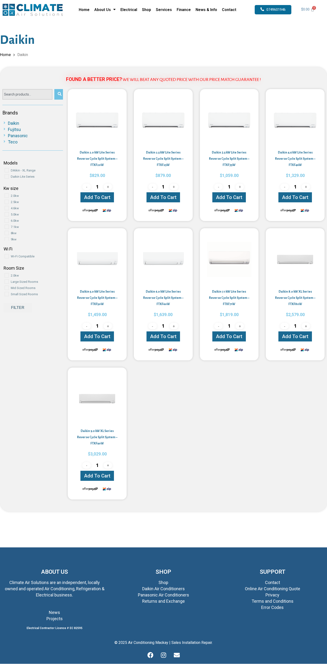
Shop (146, 9)
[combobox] (27, 94)
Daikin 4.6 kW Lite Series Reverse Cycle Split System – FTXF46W (295, 159)
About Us (102, 9)
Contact (229, 9)
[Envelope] (177, 655)
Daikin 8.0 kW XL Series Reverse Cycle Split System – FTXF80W (295, 298)
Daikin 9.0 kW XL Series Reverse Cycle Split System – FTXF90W (97, 437)
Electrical (128, 9)
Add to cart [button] (97, 197)
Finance (184, 9)
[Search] (58, 94)
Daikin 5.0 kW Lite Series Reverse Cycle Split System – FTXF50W (97, 298)
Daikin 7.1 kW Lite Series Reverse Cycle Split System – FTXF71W (229, 298)
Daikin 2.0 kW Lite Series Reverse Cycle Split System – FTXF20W (97, 159)
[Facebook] (150, 655)
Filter (17, 308)
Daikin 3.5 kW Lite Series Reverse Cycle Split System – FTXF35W (229, 159)
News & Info (206, 9)
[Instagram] (163, 655)
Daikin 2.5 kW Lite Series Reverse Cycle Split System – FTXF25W (163, 159)
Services (164, 9)
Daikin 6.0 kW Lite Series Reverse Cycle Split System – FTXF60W (163, 298)
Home (84, 9)
